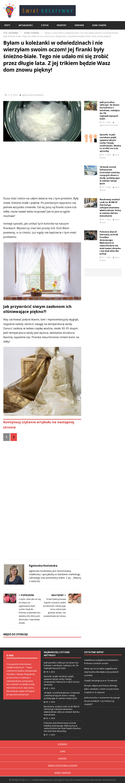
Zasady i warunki (62, 772)
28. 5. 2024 (106, 154)
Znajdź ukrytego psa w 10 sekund (100, 680)
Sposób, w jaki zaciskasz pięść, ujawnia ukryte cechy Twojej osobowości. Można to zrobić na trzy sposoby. (110, 142)
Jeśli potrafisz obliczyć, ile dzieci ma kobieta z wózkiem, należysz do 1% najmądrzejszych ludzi (110, 110)
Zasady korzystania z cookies (62, 765)
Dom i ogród (99, 25)
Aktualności (26, 25)
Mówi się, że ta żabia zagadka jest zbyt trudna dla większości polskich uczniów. (101, 672)
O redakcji (62, 744)
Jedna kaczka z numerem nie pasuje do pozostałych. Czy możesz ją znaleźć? (102, 701)
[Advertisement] (62, 83)
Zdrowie (79, 25)
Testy (7, 25)
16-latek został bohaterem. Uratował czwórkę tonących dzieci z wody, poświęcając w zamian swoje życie (110, 175)
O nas (62, 751)
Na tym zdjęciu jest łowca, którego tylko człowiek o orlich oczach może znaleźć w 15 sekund (101, 689)
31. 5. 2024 (106, 257)
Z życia (45, 25)
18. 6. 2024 (106, 122)
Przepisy (61, 25)
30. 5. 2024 (106, 219)
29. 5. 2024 (106, 187)
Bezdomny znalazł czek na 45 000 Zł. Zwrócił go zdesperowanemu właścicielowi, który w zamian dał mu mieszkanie (110, 207)
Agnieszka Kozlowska (32, 94)
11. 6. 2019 (12, 94)
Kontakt (62, 758)
